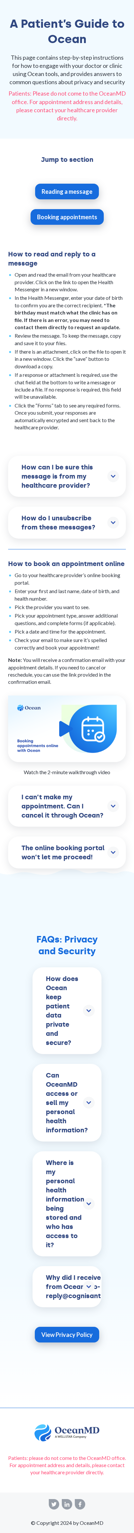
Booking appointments (67, 217)
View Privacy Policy (67, 1334)
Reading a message (67, 191)
